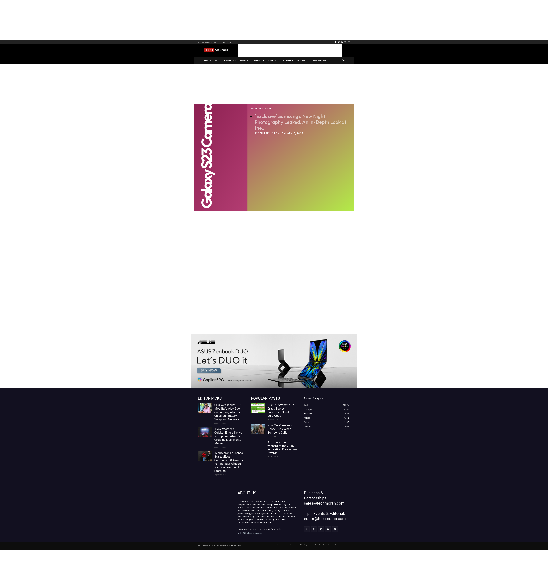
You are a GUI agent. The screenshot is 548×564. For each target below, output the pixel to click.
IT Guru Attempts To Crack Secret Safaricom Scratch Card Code (280, 410)
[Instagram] (339, 42)
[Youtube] (348, 42)
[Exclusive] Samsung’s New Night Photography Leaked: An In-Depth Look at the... (300, 122)
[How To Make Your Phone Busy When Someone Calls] (258, 429)
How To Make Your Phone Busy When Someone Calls (279, 429)
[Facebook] (335, 42)
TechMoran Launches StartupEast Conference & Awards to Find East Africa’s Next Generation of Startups (228, 462)
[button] (343, 60)
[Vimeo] (345, 42)
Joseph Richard (266, 133)
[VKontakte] (328, 529)
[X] (342, 42)
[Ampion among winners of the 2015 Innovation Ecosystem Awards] (258, 446)
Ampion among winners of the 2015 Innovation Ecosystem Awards (282, 448)
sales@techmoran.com (250, 533)
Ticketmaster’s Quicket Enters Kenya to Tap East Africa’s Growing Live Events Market (228, 436)
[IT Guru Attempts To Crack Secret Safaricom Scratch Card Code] (258, 408)
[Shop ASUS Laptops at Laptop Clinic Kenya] (274, 361)
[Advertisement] (85, 20)
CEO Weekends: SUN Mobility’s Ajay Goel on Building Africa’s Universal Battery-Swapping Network (228, 412)
